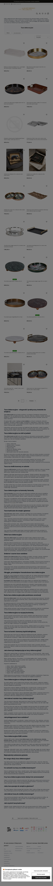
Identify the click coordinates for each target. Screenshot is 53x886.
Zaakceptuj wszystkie (40, 877)
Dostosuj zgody (41, 874)
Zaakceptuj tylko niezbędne (41, 870)
